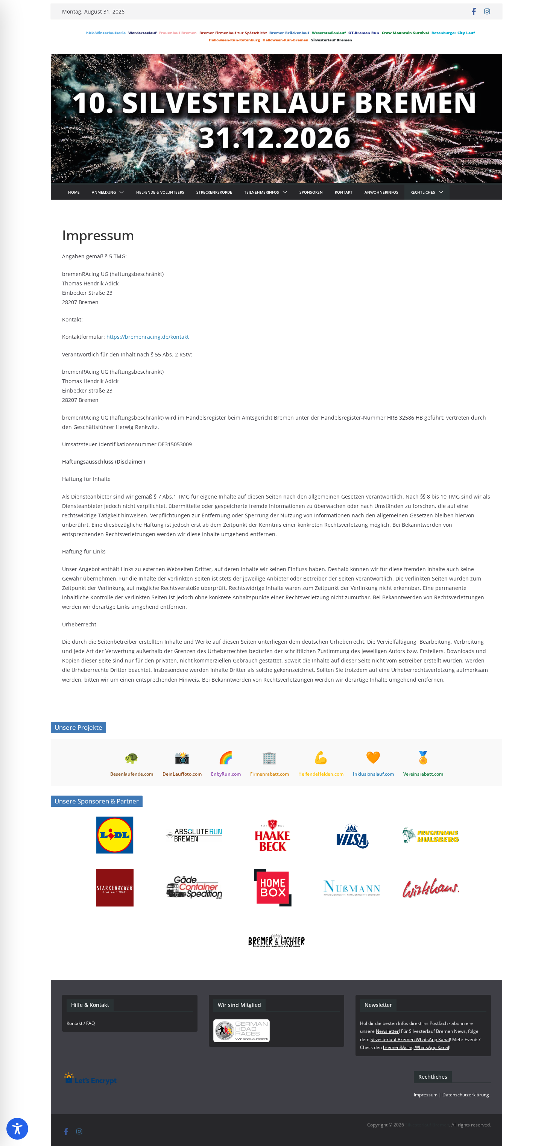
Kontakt (343, 192)
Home (74, 192)
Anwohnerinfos (381, 192)
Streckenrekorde (214, 192)
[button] (120, 192)
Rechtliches (422, 192)
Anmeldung (104, 192)
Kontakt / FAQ (81, 1023)
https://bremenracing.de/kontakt (147, 336)
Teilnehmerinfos (261, 192)
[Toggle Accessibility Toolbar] (17, 1128)
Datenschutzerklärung (465, 1094)
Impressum (426, 1094)
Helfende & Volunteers (160, 192)
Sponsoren (311, 192)
